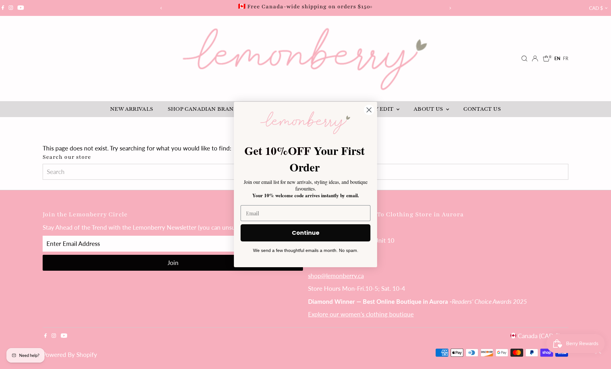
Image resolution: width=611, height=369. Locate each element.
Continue (306, 233)
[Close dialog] (369, 109)
